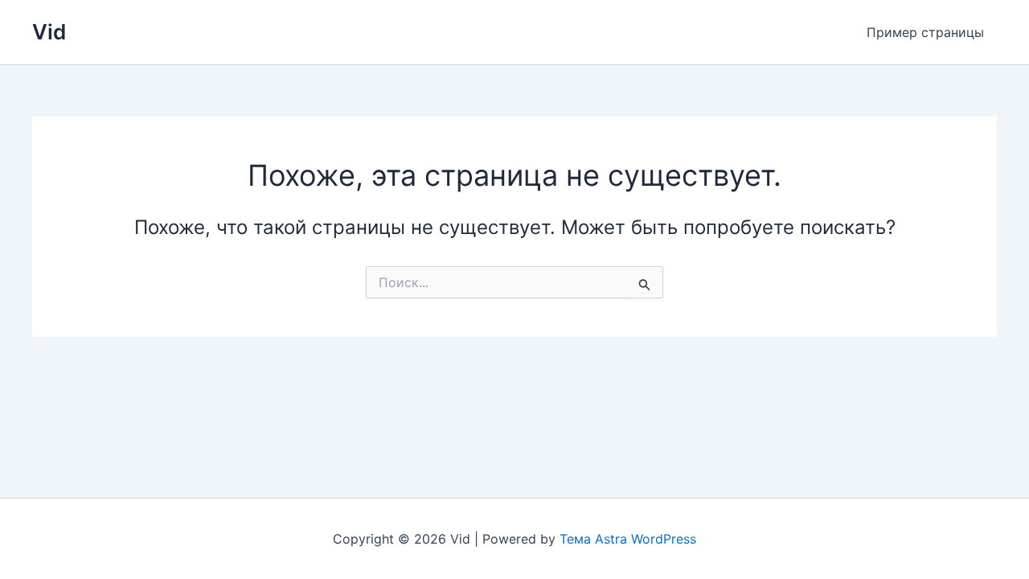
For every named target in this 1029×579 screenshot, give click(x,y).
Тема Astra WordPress (628, 539)
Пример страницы (925, 32)
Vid (49, 31)
